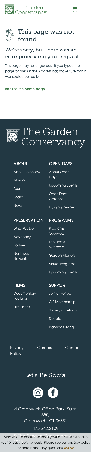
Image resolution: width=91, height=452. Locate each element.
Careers (44, 348)
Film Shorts (22, 307)
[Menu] (83, 9)
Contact (73, 348)
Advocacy (22, 237)
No (72, 448)
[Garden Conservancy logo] (25, 9)
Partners (20, 245)
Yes (66, 448)
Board (18, 197)
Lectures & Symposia (57, 245)
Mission (19, 180)
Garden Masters (62, 255)
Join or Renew (60, 293)
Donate (55, 319)
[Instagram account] (38, 392)
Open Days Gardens (58, 196)
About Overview (27, 172)
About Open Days (59, 175)
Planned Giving (61, 327)
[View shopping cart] (74, 9)
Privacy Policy (17, 351)
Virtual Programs (62, 264)
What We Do (24, 228)
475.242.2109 (45, 429)
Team (18, 189)
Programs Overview (56, 231)
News (18, 206)
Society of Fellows (63, 310)
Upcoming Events (63, 185)
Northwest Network (22, 256)
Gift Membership (62, 302)
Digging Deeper (62, 207)
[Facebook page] (53, 392)
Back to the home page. (25, 89)
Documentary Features (25, 296)
